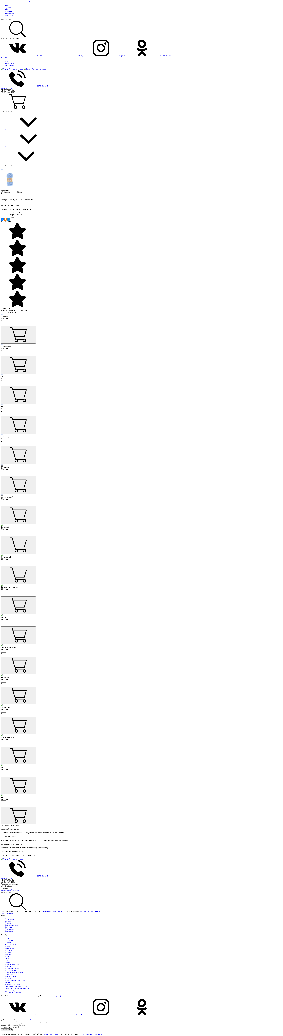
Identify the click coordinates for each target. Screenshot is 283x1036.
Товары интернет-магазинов (16, 986)
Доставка (8, 8)
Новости (8, 11)
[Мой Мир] (8, 219)
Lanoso (8, 954)
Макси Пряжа (10, 976)
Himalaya (8, 950)
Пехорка (8, 978)
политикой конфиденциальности (92, 911)
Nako (7, 956)
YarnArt (8, 962)
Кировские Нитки (12, 968)
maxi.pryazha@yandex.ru (10, 890)
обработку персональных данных (53, 911)
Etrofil (7, 946)
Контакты (9, 15)
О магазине (9, 6)
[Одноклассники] (5, 219)
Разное (7, 982)
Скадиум (30, 1019)
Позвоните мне (7, 1029)
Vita (6, 960)
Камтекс (8, 966)
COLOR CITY (10, 944)
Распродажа (9, 65)
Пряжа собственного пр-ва (15, 980)
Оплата (8, 9)
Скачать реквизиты (8, 913)
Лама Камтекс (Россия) (14, 972)
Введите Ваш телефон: (9, 1027)
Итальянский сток (12, 964)
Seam (7, 958)
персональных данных (50, 1034)
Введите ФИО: (6, 1025)
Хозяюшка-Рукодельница (14, 992)
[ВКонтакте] (2, 219)
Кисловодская (10, 970)
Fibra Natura (9, 948)
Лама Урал (9, 974)
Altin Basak (9, 940)
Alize (7, 938)
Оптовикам (9, 13)
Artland (8, 942)
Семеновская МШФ (12, 984)
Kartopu (8, 952)
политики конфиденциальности (90, 1034)
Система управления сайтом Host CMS (15, 2)
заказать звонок (7, 88)
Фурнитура (9, 63)
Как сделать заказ (11, 925)
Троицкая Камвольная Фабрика (17, 988)
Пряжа (7, 61)
